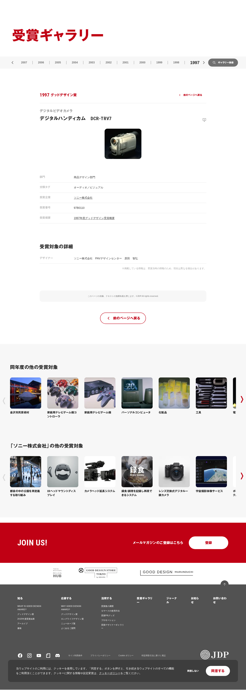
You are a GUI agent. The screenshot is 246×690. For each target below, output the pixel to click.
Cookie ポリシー (126, 655)
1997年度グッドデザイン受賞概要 (94, 218)
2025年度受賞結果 (26, 619)
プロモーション (108, 620)
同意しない (193, 671)
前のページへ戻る (192, 95)
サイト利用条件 (75, 655)
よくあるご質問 (68, 628)
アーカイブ (22, 623)
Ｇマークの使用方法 (110, 611)
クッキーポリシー (109, 673)
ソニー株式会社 (83, 197)
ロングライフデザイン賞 (72, 619)
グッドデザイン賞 (25, 614)
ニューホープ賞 (68, 623)
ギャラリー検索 (226, 62)
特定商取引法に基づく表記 (154, 655)
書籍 (19, 628)
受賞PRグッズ (107, 615)
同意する (218, 671)
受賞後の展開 (107, 606)
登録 (208, 543)
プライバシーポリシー (100, 655)
